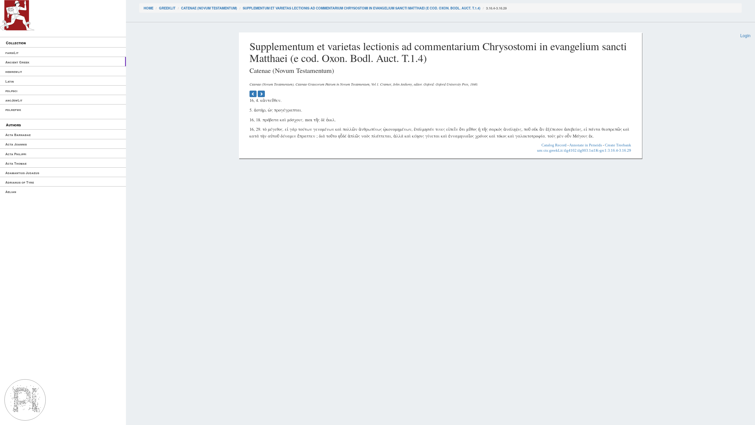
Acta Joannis (16, 144)
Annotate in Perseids (585, 145)
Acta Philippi (15, 154)
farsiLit (12, 52)
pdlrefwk (13, 109)
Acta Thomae (16, 163)
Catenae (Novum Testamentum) (209, 8)
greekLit (167, 8)
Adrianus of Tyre (19, 182)
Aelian (10, 191)
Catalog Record (554, 145)
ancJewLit (13, 100)
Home (148, 8)
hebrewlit (13, 71)
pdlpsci (11, 91)
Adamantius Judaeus (22, 173)
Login (745, 35)
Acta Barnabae (18, 135)
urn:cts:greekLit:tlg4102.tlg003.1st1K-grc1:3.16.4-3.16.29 (584, 150)
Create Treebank (618, 145)
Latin (9, 81)
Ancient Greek (17, 62)
